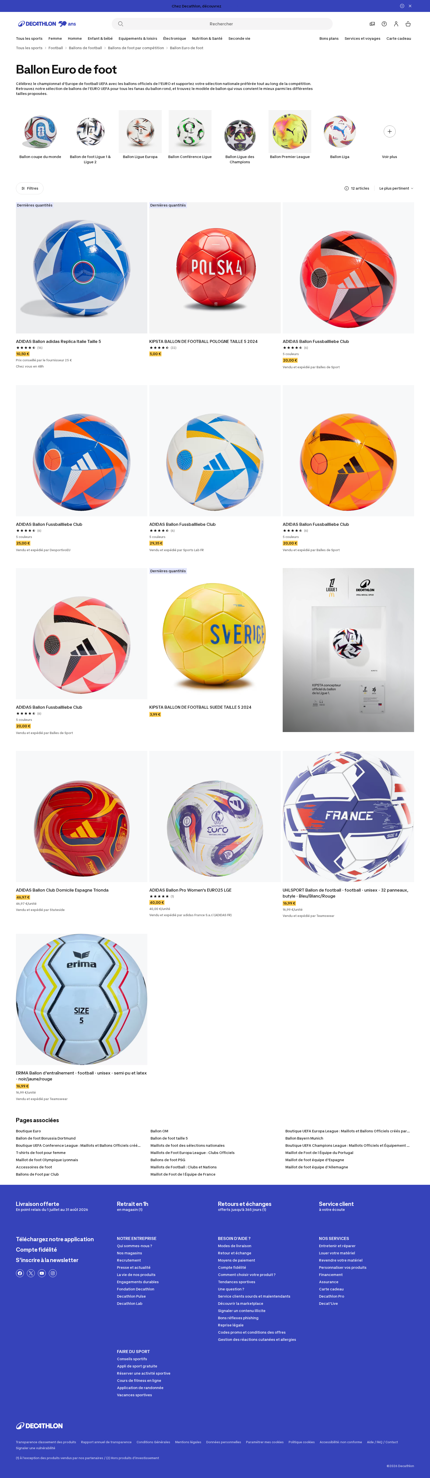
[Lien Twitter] (31, 1273)
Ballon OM (159, 1131)
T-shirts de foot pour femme (41, 1152)
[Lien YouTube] (42, 1273)
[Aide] (384, 24)
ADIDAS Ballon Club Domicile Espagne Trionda (62, 890)
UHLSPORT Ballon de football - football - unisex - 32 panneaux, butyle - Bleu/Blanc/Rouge (346, 893)
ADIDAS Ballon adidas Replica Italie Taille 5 (58, 341)
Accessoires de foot (34, 1167)
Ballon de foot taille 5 (169, 1138)
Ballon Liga (339, 157)
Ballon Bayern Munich (304, 1138)
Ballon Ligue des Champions (239, 159)
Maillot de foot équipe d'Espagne (314, 1160)
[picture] (81, 267)
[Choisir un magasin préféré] (372, 24)
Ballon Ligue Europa (140, 157)
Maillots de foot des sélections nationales (188, 1145)
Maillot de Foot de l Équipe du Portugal (319, 1152)
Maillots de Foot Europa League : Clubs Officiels (193, 1152)
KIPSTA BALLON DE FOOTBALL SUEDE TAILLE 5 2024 (200, 707)
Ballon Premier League (290, 157)
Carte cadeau (398, 38)
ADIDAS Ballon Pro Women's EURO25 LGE (190, 890)
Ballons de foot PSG (168, 1160)
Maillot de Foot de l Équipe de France (183, 1174)
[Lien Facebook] (20, 1273)
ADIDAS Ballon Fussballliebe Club (316, 341)
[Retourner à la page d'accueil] (47, 24)
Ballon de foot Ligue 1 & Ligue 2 (90, 159)
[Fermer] (410, 6)
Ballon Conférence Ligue (190, 157)
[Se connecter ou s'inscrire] (396, 24)
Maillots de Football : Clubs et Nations (184, 1167)
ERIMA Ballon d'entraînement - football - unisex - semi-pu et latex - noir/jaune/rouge (81, 1075)
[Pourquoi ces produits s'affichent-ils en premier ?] (346, 188)
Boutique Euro (28, 1131)
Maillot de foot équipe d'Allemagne (316, 1167)
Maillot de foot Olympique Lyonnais (47, 1160)
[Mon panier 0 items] (408, 24)
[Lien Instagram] (53, 1273)
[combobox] (396, 188)
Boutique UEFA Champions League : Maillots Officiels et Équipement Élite (349, 1145)
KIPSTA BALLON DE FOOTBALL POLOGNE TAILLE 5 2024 (203, 341)
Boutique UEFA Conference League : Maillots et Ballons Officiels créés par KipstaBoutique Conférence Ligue (111, 1145)
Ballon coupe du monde (40, 157)
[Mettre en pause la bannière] (402, 6)
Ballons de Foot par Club (37, 1174)
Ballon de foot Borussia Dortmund (46, 1138)
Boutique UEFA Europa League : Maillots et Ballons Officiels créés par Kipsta (352, 1131)
